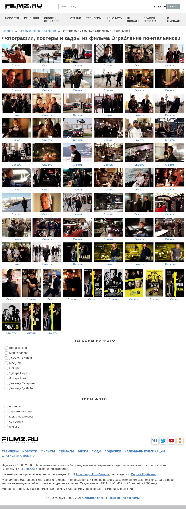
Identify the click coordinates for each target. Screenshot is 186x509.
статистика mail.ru (18, 455)
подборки (112, 451)
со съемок (16, 421)
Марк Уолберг (18, 352)
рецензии (31, 18)
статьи (75, 18)
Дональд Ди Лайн (21, 388)
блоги (83, 451)
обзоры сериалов (52, 19)
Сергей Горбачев (143, 474)
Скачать (16, 65)
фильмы (48, 451)
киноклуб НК (114, 19)
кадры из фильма (21, 416)
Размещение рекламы (124, 497)
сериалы (66, 451)
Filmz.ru (29, 468)
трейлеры (94, 18)
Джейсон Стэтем (20, 358)
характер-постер (20, 411)
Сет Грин (15, 368)
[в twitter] (163, 440)
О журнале (174, 19)
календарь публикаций (145, 451)
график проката (150, 19)
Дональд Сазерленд (22, 383)
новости (12, 18)
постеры (15, 406)
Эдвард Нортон (19, 373)
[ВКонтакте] (155, 440)
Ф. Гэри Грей (17, 378)
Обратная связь (93, 497)
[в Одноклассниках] (180, 440)
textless (14, 426)
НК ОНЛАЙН (133, 19)
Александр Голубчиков (92, 474)
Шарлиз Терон (19, 347)
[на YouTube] (171, 440)
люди (96, 451)
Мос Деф (15, 363)
